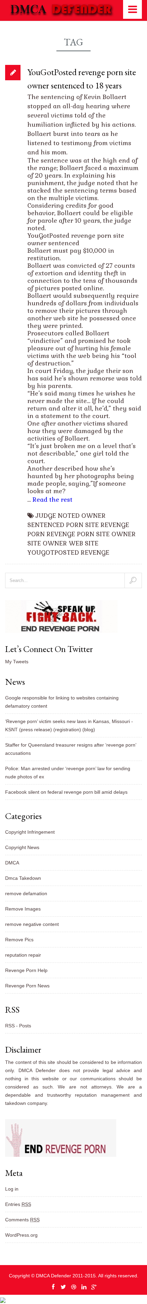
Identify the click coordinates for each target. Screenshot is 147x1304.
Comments (22, 1219)
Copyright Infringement (30, 832)
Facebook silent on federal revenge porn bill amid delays (66, 792)
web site (83, 543)
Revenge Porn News (27, 985)
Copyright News (22, 847)
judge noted (58, 515)
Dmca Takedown (23, 878)
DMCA (12, 862)
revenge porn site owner (91, 534)
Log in (11, 1189)
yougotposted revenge (68, 552)
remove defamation (26, 893)
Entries (18, 1204)
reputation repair (23, 955)
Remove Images (23, 909)
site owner (47, 543)
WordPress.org (21, 1235)
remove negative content (32, 924)
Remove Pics (19, 939)
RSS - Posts (18, 1025)
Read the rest (52, 499)
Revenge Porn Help (26, 970)
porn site (82, 525)
